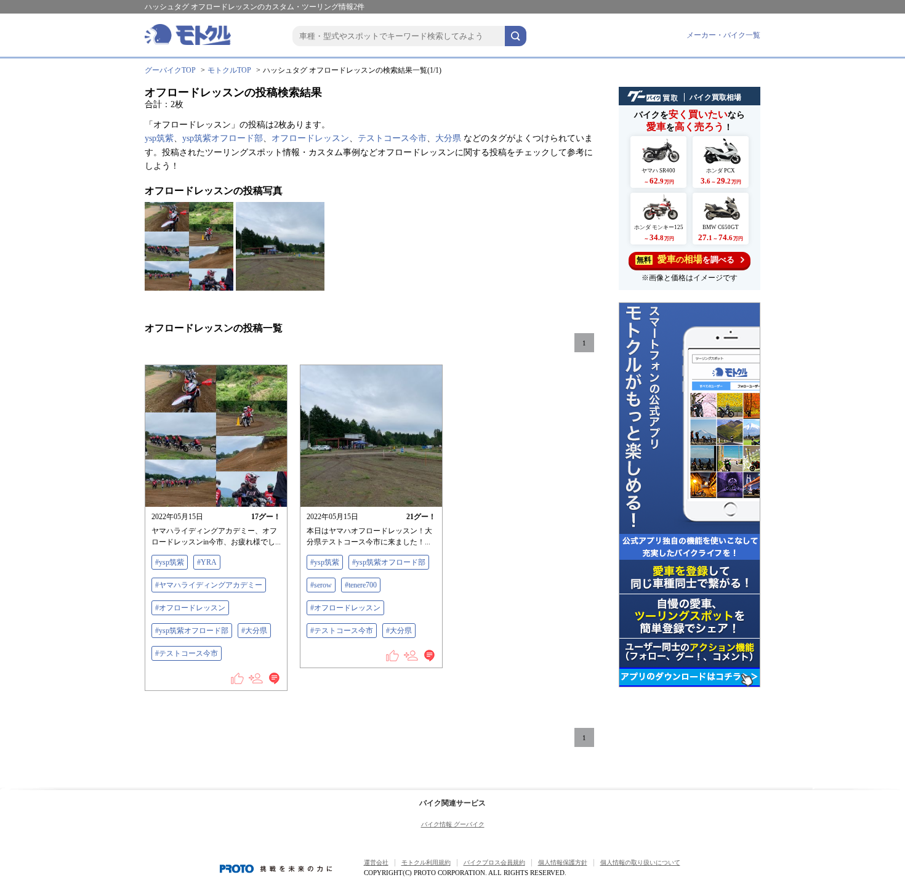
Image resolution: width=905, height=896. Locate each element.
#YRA (207, 562)
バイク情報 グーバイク (453, 824)
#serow (321, 585)
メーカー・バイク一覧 (723, 35)
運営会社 (376, 862)
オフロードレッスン (310, 138)
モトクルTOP (229, 70)
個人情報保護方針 (562, 862)
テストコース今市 (392, 138)
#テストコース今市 (186, 653)
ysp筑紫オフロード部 (222, 138)
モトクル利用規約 (426, 862)
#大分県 (254, 630)
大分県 (448, 138)
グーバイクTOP (170, 70)
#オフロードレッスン (190, 607)
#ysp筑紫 (169, 562)
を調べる (685, 259)
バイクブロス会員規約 (494, 862)
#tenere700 (361, 585)
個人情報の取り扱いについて (640, 862)
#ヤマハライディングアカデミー (208, 585)
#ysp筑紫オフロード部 (191, 630)
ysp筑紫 (159, 138)
